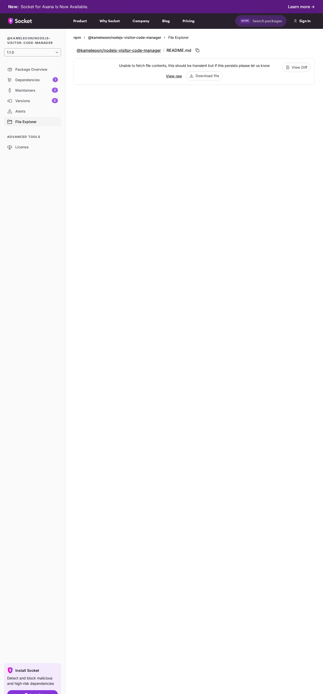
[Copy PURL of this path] (197, 50)
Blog (166, 21)
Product (80, 21)
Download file (207, 76)
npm (77, 37)
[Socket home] (20, 21)
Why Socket (110, 21)
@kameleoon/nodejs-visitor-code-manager (124, 37)
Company (141, 21)
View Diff (299, 67)
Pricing (189, 21)
